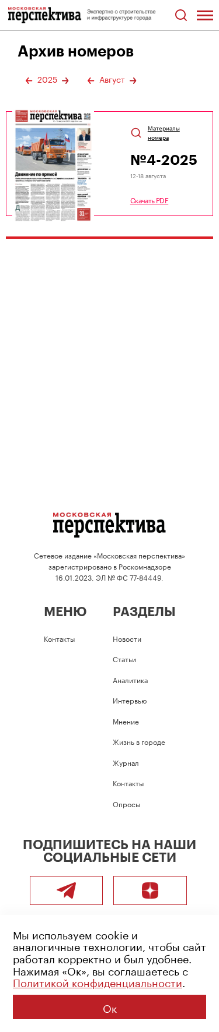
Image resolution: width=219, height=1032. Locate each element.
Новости (127, 638)
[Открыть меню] (205, 15)
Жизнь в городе (139, 741)
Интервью (130, 699)
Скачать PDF (149, 199)
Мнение (126, 720)
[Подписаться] (150, 890)
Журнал (126, 762)
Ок (110, 1007)
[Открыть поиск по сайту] (181, 15)
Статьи (124, 658)
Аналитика (130, 679)
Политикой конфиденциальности (97, 981)
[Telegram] (66, 890)
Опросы (126, 803)
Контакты (59, 638)
